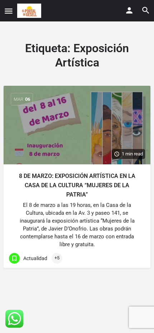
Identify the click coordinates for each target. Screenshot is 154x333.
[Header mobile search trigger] (145, 10)
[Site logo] (30, 11)
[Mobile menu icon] (9, 11)
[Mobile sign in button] (129, 10)
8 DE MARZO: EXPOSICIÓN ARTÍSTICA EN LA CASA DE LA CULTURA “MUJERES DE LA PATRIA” (77, 185)
